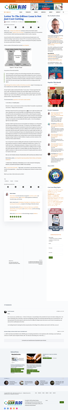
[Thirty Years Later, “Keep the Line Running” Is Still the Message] (52, 383)
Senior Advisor (18, 213)
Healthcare (27, 21)
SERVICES (43, 12)
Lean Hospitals (26, 45)
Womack (54, 205)
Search (47, 400)
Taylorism (28, 372)
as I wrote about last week (11, 167)
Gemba (49, 192)
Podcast (55, 198)
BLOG (21, 12)
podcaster (23, 197)
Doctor (53, 191)
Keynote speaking (52, 54)
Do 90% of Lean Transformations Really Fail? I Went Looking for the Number (57, 125)
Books (57, 190)
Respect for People (59, 201)
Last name (50, 252)
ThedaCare (49, 204)
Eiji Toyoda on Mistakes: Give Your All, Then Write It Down (29, 383)
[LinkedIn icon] (12, 216)
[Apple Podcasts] (10, 12)
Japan (55, 194)
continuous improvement (55, 39)
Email (50, 243)
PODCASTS (28, 12)
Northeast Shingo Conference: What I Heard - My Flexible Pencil (15, 331)
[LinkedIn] (4, 12)
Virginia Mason (49, 205)
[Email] (38, 27)
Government (53, 192)
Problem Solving (50, 200)
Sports (54, 202)
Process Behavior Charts (56, 200)
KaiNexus (35, 213)
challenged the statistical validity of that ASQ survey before (18, 85)
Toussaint (53, 204)
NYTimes (12, 370)
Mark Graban (12, 196)
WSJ (56, 205)
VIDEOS (36, 12)
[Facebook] (8, 27)
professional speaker (14, 197)
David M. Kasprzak (11, 311)
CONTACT (58, 12)
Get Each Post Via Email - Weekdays (55, 238)
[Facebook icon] (10, 216)
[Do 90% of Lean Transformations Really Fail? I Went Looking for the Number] (37, 383)
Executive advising (52, 57)
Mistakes (59, 197)
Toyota (56, 204)
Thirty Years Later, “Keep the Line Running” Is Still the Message (57, 114)
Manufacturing (50, 197)
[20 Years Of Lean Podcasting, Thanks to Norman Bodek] (6, 383)
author (35, 196)
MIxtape (62, 197)
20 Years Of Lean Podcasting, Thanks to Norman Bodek (57, 136)
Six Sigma (34, 21)
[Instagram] (7, 12)
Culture (61, 190)
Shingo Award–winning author (55, 60)
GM (50, 192)
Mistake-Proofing (55, 197)
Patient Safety (50, 198)
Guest (56, 192)
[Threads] (23, 27)
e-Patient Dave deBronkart (15, 30)
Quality (31, 21)
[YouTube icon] (20, 216)
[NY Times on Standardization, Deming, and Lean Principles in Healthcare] (18, 358)
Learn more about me (55, 43)
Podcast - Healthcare (61, 198)
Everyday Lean (55, 191)
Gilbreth (31, 370)
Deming (49, 191)
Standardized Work (58, 202)
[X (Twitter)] (31, 27)
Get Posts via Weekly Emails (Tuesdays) (54, 240)
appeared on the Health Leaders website (21, 99)
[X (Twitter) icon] (16, 216)
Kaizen (49, 196)
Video (59, 204)
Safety (49, 202)
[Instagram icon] (18, 216)
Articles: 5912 (12, 219)
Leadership (56, 196)
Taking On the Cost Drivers (17, 32)
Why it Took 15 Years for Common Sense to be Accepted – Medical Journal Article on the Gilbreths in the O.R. (34, 366)
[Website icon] (14, 216)
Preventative (49, 358)
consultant (31, 196)
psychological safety (58, 38)
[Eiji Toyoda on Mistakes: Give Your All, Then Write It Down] (21, 383)
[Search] (63, 12)
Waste (52, 205)
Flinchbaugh (59, 191)
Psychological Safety (50, 201)
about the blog (51, 44)
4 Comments (12, 373)
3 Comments (28, 374)
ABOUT (50, 12)
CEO (59, 190)
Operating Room (29, 371)
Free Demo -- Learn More (48, 1)
